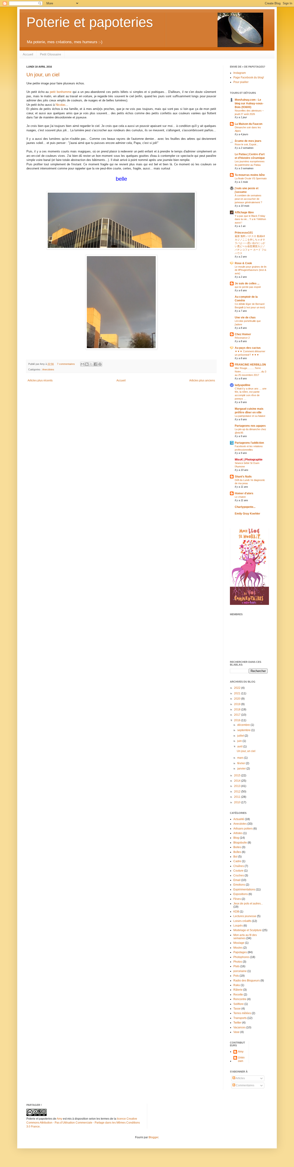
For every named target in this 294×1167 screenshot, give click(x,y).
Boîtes (237, 852)
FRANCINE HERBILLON (250, 364)
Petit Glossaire (50, 54)
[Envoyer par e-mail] (82, 364)
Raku (236, 985)
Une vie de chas (245, 317)
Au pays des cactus (248, 347)
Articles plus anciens (202, 380)
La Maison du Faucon (248, 124)
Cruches (238, 875)
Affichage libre (244, 212)
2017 (237, 714)
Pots (236, 975)
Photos (237, 961)
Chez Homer (243, 334)
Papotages (240, 952)
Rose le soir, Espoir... (246, 144)
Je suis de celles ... (247, 283)
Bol (235, 856)
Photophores (241, 957)
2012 (237, 791)
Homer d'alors (244, 493)
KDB (236, 911)
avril (240, 746)
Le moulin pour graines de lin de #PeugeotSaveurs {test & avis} (250, 270)
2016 (237, 720)
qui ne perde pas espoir (248, 287)
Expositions (240, 894)
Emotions (239, 884)
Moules (238, 947)
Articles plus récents (40, 380)
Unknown (241, 1059)
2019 (237, 704)
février (241, 763)
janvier (241, 768)
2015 (237, 775)
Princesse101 (244, 232)
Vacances (239, 1027)
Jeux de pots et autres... (248, 903)
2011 (237, 796)
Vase (236, 1032)
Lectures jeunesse (244, 916)
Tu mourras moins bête (250, 175)
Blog (236, 837)
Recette (238, 994)
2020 (237, 698)
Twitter (237, 1022)
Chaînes (238, 866)
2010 (237, 802)
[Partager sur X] (91, 364)
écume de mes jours (248, 141)
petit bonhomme (60, 92)
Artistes (238, 833)
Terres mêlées (242, 1013)
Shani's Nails (243, 476)
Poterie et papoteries (89, 22)
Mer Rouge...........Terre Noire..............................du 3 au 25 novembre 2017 (250, 371)
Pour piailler (241, 82)
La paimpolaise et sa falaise (250, 416)
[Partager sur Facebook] (95, 364)
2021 (237, 693)
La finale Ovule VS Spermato (251, 178)
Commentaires (244, 1085)
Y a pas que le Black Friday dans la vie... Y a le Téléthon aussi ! (250, 219)
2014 (237, 780)
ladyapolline (242, 385)
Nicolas (60, 104)
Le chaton (240, 496)
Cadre (237, 861)
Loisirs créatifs (242, 921)
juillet (241, 735)
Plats (236, 966)
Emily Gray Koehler (247, 513)
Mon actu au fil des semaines (245, 936)
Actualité (238, 819)
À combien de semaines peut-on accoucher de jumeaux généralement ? (248, 199)
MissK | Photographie (249, 459)
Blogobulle (240, 842)
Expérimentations (244, 889)
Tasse (237, 1008)
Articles (240, 1078)
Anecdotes (48, 369)
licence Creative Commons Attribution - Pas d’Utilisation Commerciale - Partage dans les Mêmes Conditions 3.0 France (83, 1122)
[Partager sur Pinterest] (100, 364)
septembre (244, 730)
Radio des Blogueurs (246, 980)
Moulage (238, 942)
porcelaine (240, 971)
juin (240, 741)
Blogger (153, 1137)
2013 (237, 786)
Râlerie (238, 989)
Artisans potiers (243, 828)
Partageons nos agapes (250, 425)
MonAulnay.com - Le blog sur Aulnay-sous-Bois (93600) (249, 103)
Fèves (237, 899)
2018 (237, 709)
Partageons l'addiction (249, 442)
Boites (237, 847)
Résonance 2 (242, 337)
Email (236, 880)
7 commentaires (66, 364)
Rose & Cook (243, 263)
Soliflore (238, 1004)
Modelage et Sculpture (247, 930)
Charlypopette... (245, 507)
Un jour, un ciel (42, 74)
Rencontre (239, 999)
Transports (240, 1018)
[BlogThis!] (87, 364)
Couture (238, 870)
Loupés (238, 925)
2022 (237, 687)
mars (240, 757)
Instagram (239, 72)
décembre (244, 725)
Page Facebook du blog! (248, 77)
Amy (240, 1051)
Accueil (28, 54)
